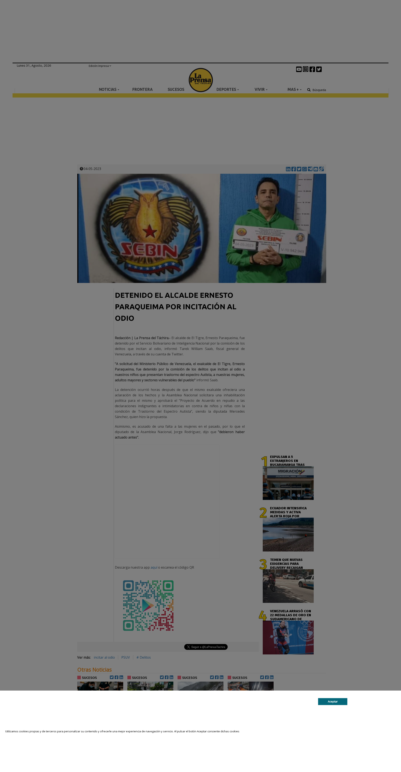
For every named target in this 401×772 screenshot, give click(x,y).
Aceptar (333, 702)
